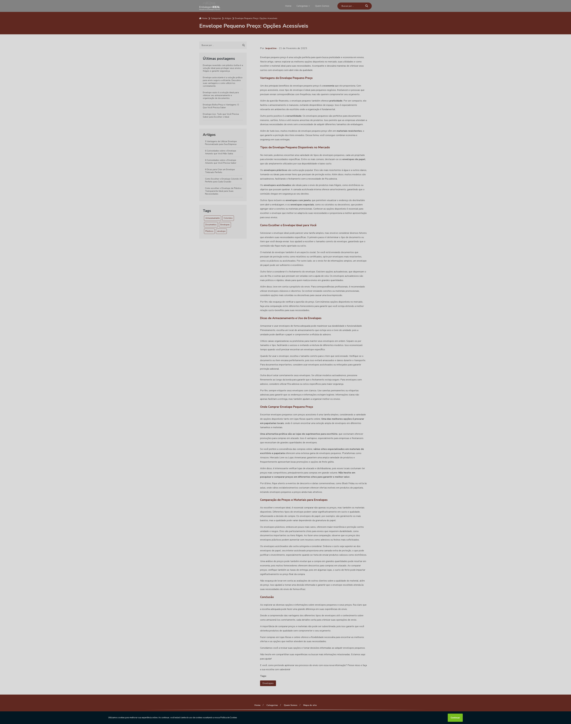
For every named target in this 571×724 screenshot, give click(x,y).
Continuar (455, 718)
